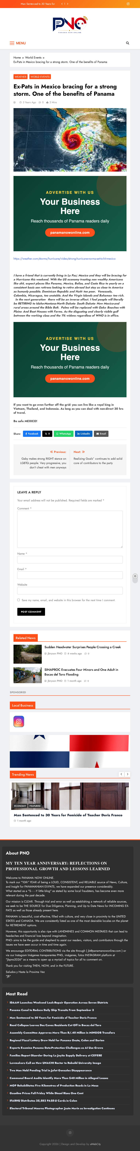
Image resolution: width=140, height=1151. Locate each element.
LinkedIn (85, 433)
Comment (24, 508)
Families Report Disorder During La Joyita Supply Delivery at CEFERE (56, 1055)
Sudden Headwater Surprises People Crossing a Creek (82, 647)
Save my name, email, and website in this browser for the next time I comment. (69, 600)
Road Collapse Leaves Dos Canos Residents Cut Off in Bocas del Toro (35, 3)
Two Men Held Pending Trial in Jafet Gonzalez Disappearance (51, 1070)
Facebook (33, 433)
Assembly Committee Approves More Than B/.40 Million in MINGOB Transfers (62, 1033)
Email (103, 433)
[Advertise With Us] (70, 213)
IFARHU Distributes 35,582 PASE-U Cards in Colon (43, 1101)
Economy (20, 806)
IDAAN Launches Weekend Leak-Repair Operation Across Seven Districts (59, 1003)
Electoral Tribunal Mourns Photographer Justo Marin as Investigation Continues (62, 1108)
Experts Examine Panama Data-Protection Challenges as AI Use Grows (56, 1048)
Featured (35, 806)
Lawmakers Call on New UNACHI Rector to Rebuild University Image (55, 1063)
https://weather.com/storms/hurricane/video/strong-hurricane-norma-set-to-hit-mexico (64, 259)
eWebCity (95, 1144)
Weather (20, 77)
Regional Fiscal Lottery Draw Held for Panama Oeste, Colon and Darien (57, 1040)
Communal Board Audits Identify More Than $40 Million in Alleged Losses (59, 1078)
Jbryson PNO (55, 653)
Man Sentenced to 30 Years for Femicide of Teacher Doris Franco (53, 1018)
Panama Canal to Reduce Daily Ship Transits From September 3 (52, 1010)
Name (22, 554)
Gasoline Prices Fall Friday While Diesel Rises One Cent (46, 1093)
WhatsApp (65, 433)
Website (22, 585)
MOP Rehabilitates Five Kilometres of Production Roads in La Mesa (54, 1086)
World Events (40, 77)
